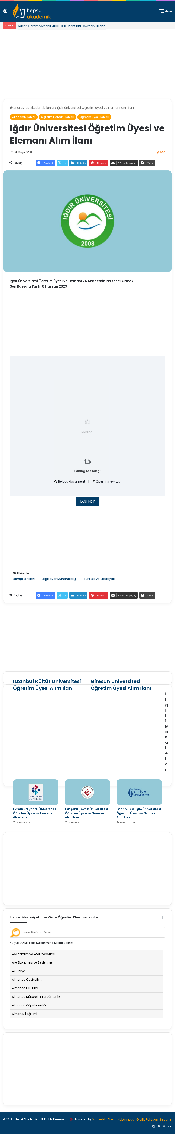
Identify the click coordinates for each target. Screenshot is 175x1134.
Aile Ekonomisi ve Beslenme (32, 962)
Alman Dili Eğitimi (24, 1014)
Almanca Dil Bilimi (25, 988)
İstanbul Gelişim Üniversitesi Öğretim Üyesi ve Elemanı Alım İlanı (139, 813)
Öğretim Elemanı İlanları (57, 117)
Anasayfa (20, 108)
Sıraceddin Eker (103, 1119)
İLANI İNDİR (87, 501)
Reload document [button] (71, 481)
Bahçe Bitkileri (24, 579)
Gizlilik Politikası (147, 1119)
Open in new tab (108, 481)
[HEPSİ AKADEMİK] (32, 11)
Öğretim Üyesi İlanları (94, 117)
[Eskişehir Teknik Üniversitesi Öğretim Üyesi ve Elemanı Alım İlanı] (87, 792)
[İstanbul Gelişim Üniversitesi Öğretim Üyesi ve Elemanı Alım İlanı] (139, 792)
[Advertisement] (87, 62)
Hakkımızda (126, 1119)
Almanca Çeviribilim (27, 979)
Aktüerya (18, 971)
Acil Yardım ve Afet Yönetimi (33, 954)
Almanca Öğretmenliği (29, 1005)
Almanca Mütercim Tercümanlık (36, 997)
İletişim (165, 1119)
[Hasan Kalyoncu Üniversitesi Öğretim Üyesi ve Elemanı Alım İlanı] (35, 792)
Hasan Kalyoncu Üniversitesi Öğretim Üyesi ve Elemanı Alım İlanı (35, 813)
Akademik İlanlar (42, 108)
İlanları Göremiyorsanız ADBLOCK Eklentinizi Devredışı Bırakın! (62, 26)
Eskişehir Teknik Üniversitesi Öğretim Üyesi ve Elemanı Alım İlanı (86, 813)
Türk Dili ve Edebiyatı (99, 579)
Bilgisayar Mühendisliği (59, 579)
